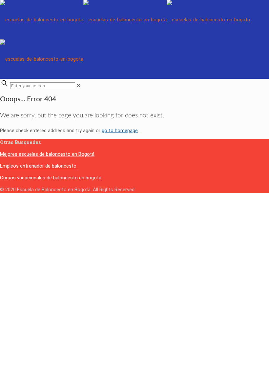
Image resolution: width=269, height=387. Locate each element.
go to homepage (120, 130)
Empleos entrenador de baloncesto (38, 166)
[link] (78, 86)
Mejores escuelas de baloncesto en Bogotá (47, 154)
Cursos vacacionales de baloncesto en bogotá (50, 178)
